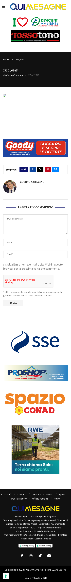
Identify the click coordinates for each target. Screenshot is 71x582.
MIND (43, 578)
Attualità (6, 494)
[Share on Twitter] (40, 169)
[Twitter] (40, 555)
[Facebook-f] (22, 555)
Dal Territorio (19, 498)
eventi (49, 494)
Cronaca (21, 494)
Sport (62, 494)
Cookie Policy (45, 545)
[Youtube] (49, 555)
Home (6, 59)
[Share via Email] (55, 169)
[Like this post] (24, 169)
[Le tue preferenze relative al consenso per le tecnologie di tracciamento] (6, 576)
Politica (36, 494)
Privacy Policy (28, 545)
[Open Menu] (3, 6)
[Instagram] (31, 555)
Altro (57, 498)
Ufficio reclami (40, 498)
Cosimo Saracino (14, 75)
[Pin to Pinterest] (48, 169)
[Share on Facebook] (33, 169)
